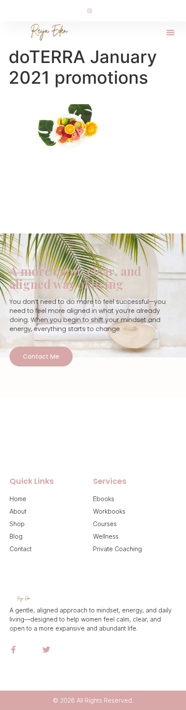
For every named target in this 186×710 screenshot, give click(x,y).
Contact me (41, 356)
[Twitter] (46, 649)
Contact (21, 548)
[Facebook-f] (13, 649)
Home (18, 498)
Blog (16, 536)
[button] (170, 32)
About (18, 511)
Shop (17, 523)
